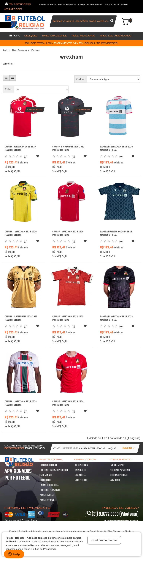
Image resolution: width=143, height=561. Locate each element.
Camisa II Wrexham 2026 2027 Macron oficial (68, 148)
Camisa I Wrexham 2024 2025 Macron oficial (68, 318)
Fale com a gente (117, 465)
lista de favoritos (90, 4)
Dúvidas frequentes (48, 465)
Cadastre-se (80, 470)
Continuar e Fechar (104, 540)
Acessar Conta (81, 465)
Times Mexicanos (83, 36)
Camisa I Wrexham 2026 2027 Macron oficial (20, 148)
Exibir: (8, 89)
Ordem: (80, 79)
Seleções (31, 36)
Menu (16, 36)
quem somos (47, 4)
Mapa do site (115, 480)
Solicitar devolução (119, 475)
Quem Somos (45, 480)
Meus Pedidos (67, 4)
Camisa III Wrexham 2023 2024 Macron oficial (116, 318)
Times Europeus (19, 50)
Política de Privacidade (50, 490)
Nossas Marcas (47, 495)
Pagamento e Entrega (49, 485)
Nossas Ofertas (47, 500)
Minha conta (80, 475)
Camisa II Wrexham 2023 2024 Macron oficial (21, 403)
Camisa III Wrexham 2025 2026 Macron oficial (116, 148)
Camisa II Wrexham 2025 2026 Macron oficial (21, 233)
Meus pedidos (81, 480)
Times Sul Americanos (115, 36)
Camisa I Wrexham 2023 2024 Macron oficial (68, 403)
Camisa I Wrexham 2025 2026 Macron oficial (68, 233)
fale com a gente (116, 4)
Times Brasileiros (54, 36)
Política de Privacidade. (44, 549)
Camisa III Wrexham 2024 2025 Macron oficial (21, 318)
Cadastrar (127, 448)
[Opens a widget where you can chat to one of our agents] (14, 554)
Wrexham (35, 50)
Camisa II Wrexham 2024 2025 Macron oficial (116, 233)
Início (5, 50)
